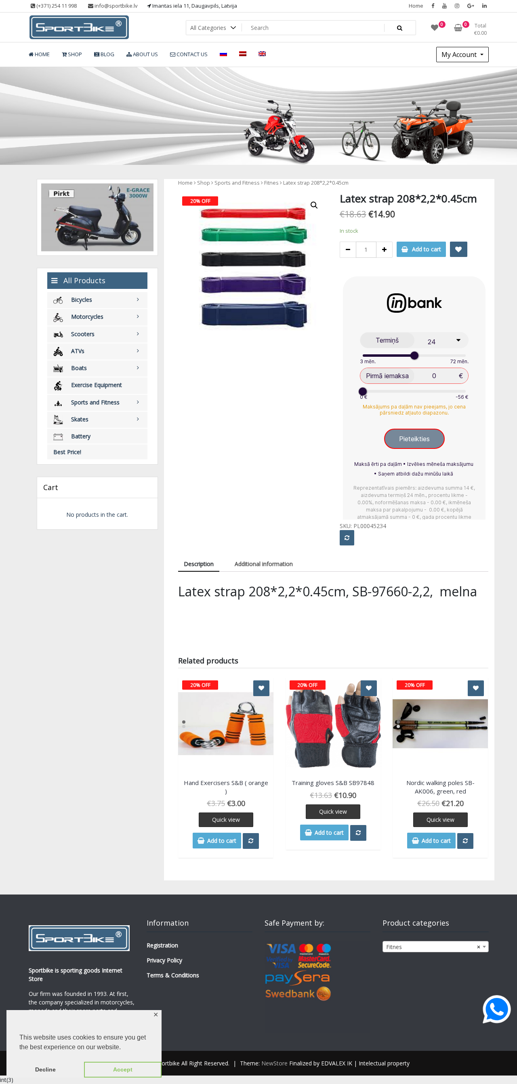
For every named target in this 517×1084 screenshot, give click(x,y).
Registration (162, 945)
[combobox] (435, 946)
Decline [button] (45, 1069)
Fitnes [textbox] (433, 947)
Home (416, 5)
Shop (203, 182)
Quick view (226, 819)
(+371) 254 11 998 (56, 5)
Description (199, 564)
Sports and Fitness (237, 182)
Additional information (264, 564)
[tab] (198, 564)
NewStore (274, 1063)
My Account (459, 54)
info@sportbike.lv (115, 5)
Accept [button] (122, 1069)
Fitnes (271, 182)
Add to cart (426, 249)
